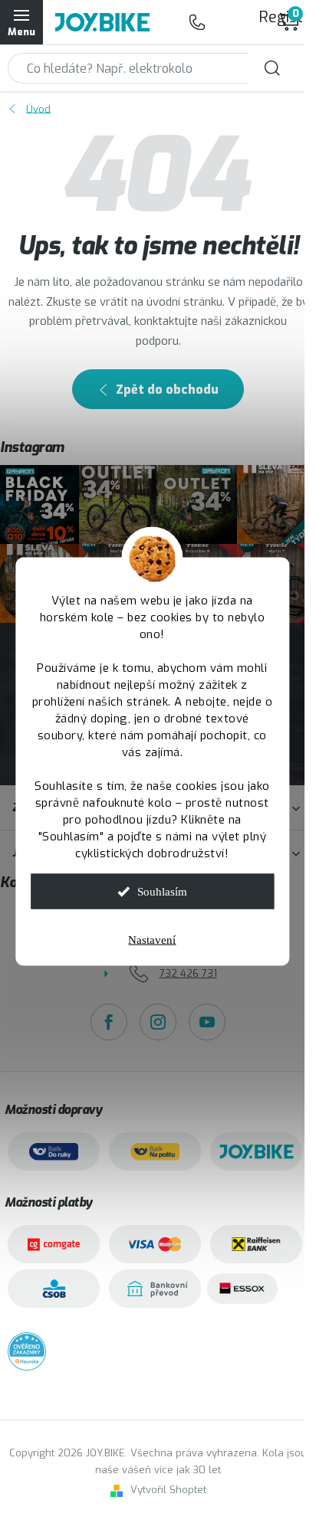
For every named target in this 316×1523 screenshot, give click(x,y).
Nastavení (152, 940)
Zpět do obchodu (167, 390)
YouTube (207, 1022)
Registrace (266, 17)
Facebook (109, 1022)
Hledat (272, 68)
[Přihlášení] (227, 22)
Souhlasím (162, 892)
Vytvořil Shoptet (168, 1489)
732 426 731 (197, 22)
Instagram (158, 1022)
